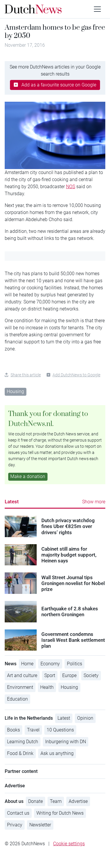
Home (27, 663)
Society (91, 675)
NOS (70, 186)
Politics (74, 663)
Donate (35, 801)
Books (13, 730)
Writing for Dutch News (60, 813)
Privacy (14, 825)
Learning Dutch (22, 741)
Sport (49, 675)
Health (47, 687)
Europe (69, 675)
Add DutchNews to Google (76, 374)
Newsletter (40, 825)
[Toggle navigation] (97, 9)
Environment (20, 687)
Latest (12, 501)
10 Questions (60, 730)
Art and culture (22, 675)
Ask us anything (57, 753)
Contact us (18, 813)
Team (56, 801)
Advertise (78, 801)
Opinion (85, 718)
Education (17, 699)
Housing (15, 391)
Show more (93, 501)
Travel (33, 730)
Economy (50, 663)
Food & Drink (20, 753)
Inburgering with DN (65, 741)
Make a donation (27, 476)
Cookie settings (69, 843)
